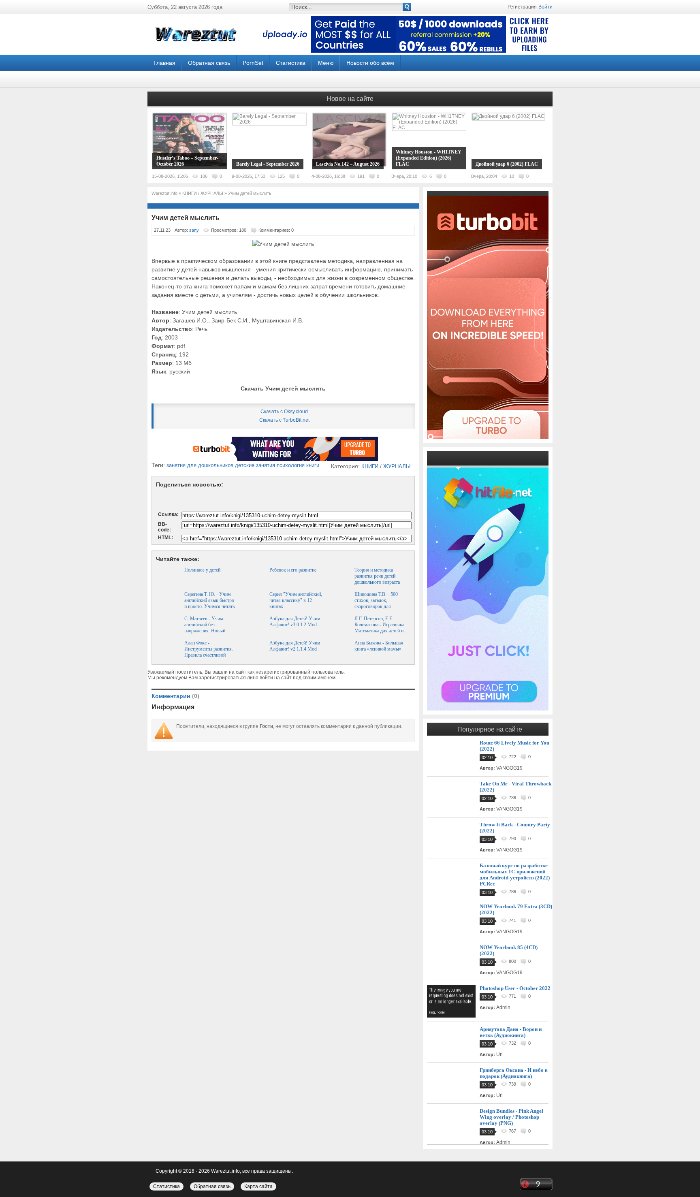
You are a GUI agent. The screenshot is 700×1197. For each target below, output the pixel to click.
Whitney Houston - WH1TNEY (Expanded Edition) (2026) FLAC (428, 158)
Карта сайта (258, 1186)
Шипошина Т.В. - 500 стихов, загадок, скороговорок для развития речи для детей (379, 603)
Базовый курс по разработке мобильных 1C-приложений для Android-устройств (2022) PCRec (515, 874)
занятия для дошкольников (199, 465)
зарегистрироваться (222, 678)
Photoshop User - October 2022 (515, 988)
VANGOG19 (509, 768)
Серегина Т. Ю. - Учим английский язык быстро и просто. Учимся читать (209, 600)
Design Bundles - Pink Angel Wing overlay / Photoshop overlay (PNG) (511, 1117)
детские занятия (255, 465)
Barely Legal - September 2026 (267, 164)
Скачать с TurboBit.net (284, 420)
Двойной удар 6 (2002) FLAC (507, 164)
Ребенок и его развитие (292, 570)
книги (312, 465)
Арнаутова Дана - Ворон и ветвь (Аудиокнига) (511, 1032)
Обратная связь (209, 63)
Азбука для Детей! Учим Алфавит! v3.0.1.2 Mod (294, 621)
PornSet (253, 63)
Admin (503, 1007)
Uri (499, 1054)
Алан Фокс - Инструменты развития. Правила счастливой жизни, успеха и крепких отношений (209, 655)
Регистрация (522, 7)
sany (194, 230)
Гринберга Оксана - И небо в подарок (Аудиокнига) (514, 1073)
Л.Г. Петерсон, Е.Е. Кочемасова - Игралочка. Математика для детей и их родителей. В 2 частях (379, 628)
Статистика (290, 63)
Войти (545, 7)
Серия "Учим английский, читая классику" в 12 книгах (295, 600)
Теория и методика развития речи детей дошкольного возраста (377, 576)
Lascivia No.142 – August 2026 (348, 164)
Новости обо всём (370, 63)
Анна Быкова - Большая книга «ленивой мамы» (378, 646)
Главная (164, 63)
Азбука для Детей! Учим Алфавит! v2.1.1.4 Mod (294, 646)
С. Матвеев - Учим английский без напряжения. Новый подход (204, 628)
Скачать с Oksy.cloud (284, 411)
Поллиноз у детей (202, 570)
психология (291, 465)
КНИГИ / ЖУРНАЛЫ (386, 466)
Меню (326, 63)
